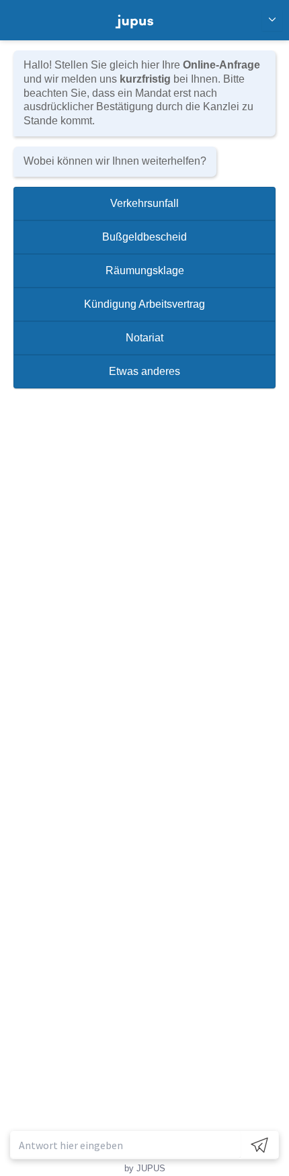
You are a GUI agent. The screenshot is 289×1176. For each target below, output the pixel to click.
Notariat (144, 337)
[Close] (272, 20)
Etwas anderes (144, 371)
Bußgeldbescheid (144, 237)
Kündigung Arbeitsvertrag (144, 304)
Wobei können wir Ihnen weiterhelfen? (115, 161)
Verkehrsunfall (144, 203)
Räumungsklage (145, 270)
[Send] (259, 1145)
